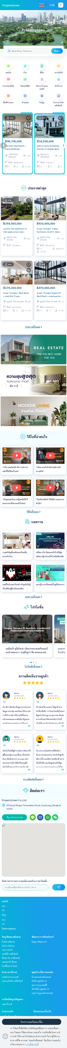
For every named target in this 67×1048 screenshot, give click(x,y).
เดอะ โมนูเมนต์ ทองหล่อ (42, 993)
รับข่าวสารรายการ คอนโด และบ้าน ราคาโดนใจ (24, 881)
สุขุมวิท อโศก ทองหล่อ (42, 972)
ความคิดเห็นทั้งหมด (32, 779)
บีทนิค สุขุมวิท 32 (39, 980)
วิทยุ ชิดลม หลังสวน (11, 936)
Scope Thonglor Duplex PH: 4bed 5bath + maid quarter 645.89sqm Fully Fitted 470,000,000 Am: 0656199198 (50, 295)
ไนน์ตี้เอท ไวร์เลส (9, 965)
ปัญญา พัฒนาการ (39, 941)
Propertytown (10, 5)
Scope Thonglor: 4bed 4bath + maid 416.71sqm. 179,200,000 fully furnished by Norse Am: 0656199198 (16, 295)
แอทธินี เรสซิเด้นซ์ (10, 953)
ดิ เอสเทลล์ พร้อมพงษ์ (41, 977)
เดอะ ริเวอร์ (7, 1004)
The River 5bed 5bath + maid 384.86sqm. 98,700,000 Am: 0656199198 (15, 147)
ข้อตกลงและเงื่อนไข (42, 1011)
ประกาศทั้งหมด (32, 326)
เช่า (3, 910)
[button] (62, 29)
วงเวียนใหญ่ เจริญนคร (12, 999)
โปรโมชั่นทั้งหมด (32, 666)
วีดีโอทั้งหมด (32, 511)
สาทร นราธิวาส (9, 972)
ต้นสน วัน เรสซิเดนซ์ (11, 957)
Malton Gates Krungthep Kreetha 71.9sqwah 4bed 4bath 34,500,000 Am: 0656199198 (48, 147)
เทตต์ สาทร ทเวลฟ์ (10, 977)
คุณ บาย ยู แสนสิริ (39, 985)
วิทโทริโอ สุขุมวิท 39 (40, 988)
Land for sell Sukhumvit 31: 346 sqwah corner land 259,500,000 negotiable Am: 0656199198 (16, 230)
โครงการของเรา (9, 928)
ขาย (3, 906)
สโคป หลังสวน (8, 945)
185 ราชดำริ (7, 949)
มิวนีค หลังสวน (8, 941)
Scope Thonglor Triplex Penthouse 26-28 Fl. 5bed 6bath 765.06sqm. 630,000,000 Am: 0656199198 (50, 230)
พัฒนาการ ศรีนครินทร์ (43, 936)
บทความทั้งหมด (32, 596)
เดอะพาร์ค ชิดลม (9, 961)
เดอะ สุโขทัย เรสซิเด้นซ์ (12, 980)
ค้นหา (57, 50)
